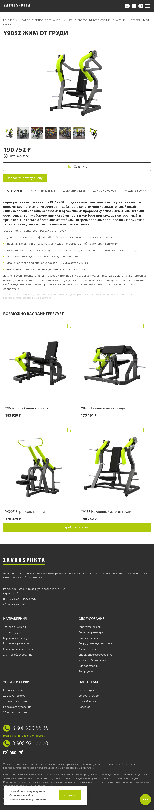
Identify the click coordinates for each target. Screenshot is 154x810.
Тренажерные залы (14, 626)
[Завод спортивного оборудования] (17, 6)
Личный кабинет (88, 701)
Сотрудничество (89, 695)
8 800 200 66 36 (30, 728)
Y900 (70, 20)
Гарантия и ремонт (14, 690)
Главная (9, 20)
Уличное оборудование (17, 654)
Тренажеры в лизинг (15, 701)
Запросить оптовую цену (25, 178)
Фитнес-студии (12, 632)
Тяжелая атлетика (89, 638)
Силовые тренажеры (49, 20)
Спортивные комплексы (18, 649)
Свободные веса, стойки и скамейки (102, 20)
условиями (39, 799)
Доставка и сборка (14, 695)
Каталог (24, 20)
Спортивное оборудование (95, 654)
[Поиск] (127, 6)
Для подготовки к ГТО (92, 665)
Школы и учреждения (16, 643)
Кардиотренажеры (90, 626)
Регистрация (86, 690)
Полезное (84, 706)
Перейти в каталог (75, 527)
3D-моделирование (15, 712)
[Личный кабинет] (140, 6)
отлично (70, 795)
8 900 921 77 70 (30, 743)
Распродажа (86, 671)
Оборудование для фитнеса (95, 643)
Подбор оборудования (17, 706)
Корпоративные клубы (17, 638)
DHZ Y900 (57, 202)
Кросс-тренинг (87, 649)
